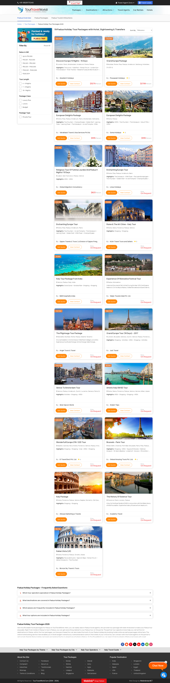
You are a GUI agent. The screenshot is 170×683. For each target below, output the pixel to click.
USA (113, 670)
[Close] (166, 662)
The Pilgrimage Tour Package (69, 333)
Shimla (68, 664)
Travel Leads (146, 3)
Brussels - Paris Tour (116, 442)
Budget (25, 107)
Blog (42, 673)
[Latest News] (126, 644)
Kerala (68, 661)
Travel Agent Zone (125, 3)
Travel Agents (124, 10)
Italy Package (62, 496)
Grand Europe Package (117, 61)
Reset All (47, 45)
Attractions (107, 10)
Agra (89, 667)
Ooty (89, 664)
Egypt (136, 667)
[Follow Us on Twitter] (134, 644)
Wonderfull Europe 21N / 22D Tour (71, 442)
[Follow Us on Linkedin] (143, 644)
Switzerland (91, 673)
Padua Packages (41, 18)
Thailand (137, 670)
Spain (114, 667)
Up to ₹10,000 (27, 56)
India (114, 661)
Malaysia (90, 670)
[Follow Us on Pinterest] (130, 644)
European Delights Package (68, 115)
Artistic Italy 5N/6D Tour (117, 387)
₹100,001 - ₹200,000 (30, 70)
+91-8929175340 (26, 3)
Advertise (23, 667)
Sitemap (23, 670)
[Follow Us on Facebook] (122, 644)
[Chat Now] (163, 675)
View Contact (75, 84)
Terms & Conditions (27, 673)
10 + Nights (26, 90)
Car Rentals (138, 10)
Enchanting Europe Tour (117, 170)
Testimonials (46, 667)
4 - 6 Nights (27, 83)
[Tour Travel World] (32, 10)
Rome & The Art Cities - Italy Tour (121, 224)
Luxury (25, 104)
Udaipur (69, 670)
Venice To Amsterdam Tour (68, 387)
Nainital (69, 667)
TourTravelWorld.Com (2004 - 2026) (46, 681)
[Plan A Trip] (34, 35)
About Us (44, 664)
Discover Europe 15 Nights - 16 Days (72, 61)
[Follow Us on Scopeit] (147, 644)
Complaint (24, 664)
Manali (89, 661)
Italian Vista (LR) (63, 551)
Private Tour (27, 117)
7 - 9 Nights (27, 87)
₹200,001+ (26, 74)
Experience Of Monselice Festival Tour (124, 278)
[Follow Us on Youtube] (139, 644)
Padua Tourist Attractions (62, 18)
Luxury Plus (27, 100)
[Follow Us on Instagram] (151, 644)
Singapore (70, 673)
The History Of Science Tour (119, 496)
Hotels (150, 10)
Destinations (91, 10)
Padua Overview (24, 18)
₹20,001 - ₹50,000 (29, 63)
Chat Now (157, 665)
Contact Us (24, 661)
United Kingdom (140, 673)
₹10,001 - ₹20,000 (29, 60)
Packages (76, 10)
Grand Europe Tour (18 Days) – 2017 (122, 333)
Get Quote (61, 84)
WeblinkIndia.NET (146, 681)
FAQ (42, 670)
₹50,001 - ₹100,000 (29, 67)
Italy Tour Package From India (69, 278)
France (114, 673)
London (136, 664)
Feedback (45, 661)
